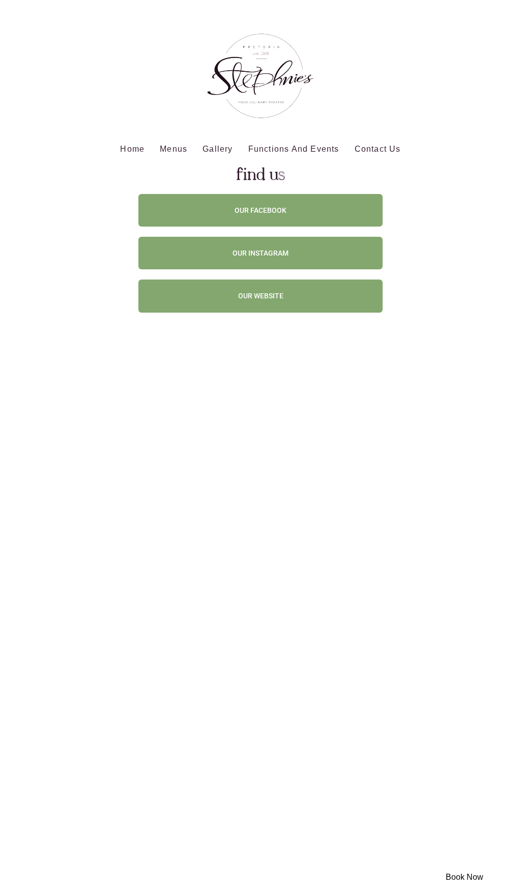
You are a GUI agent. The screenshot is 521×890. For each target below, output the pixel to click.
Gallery (217, 149)
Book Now (464, 877)
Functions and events (293, 149)
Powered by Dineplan (485, 861)
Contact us (378, 149)
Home (132, 149)
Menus (173, 149)
